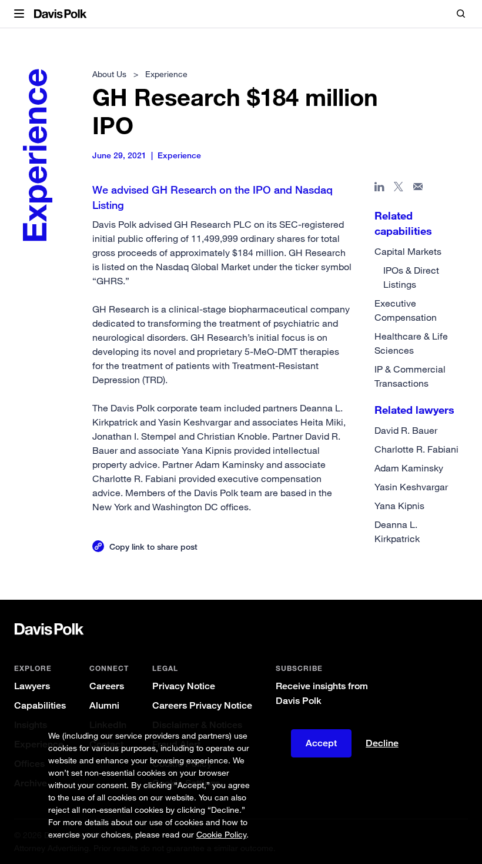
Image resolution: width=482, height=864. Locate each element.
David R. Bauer (405, 430)
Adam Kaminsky (408, 468)
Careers (106, 686)
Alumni (104, 705)
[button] (19, 14)
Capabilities (40, 705)
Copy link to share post (153, 546)
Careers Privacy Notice (202, 705)
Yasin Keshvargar (411, 487)
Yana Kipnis (399, 505)
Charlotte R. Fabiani (416, 449)
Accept (321, 743)
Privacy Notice (183, 686)
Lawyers (32, 686)
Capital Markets (407, 251)
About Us (109, 74)
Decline (382, 743)
